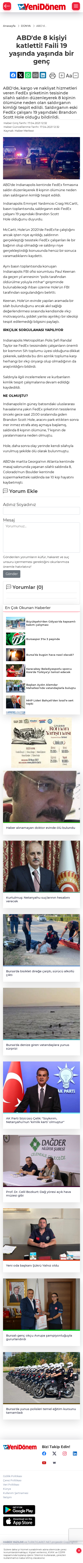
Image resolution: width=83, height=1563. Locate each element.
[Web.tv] (54, 1463)
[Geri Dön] (7, 6)
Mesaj (9, 520)
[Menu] (76, 6)
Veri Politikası (11, 1484)
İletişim (7, 1497)
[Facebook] (44, 1453)
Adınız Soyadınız (19, 504)
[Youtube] (44, 1463)
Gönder (12, 574)
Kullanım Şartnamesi (15, 1493)
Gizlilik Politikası (12, 1476)
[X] (54, 1453)
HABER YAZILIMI (13, 1541)
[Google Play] (41, 1509)
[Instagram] (65, 1453)
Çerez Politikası (12, 1480)
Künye (7, 1488)
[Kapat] (79, 1551)
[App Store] (41, 1521)
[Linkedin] (75, 1453)
